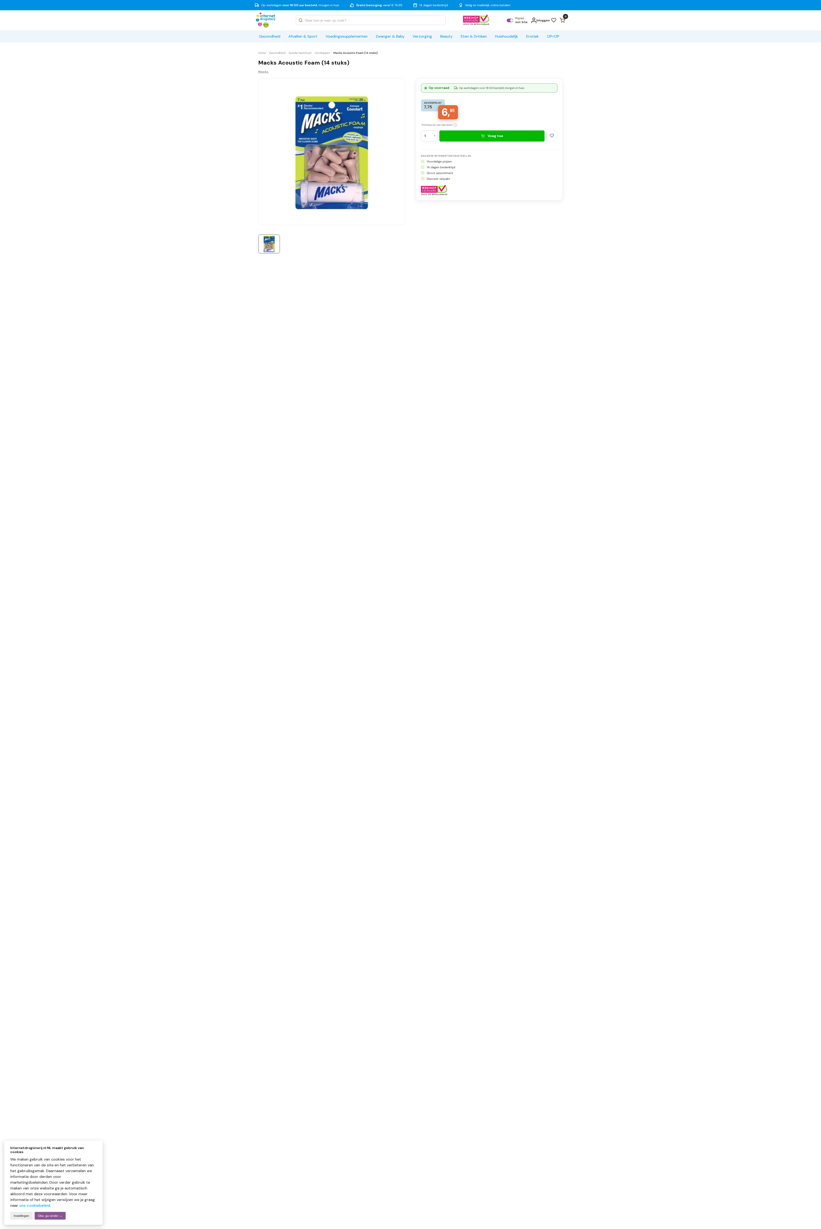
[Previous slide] (260, 153)
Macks (263, 72)
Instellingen (21, 1215)
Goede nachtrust (300, 53)
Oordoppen (322, 53)
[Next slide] (404, 153)
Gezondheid (277, 53)
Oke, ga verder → (50, 1215)
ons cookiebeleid (34, 1205)
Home (262, 53)
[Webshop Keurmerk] (476, 20)
